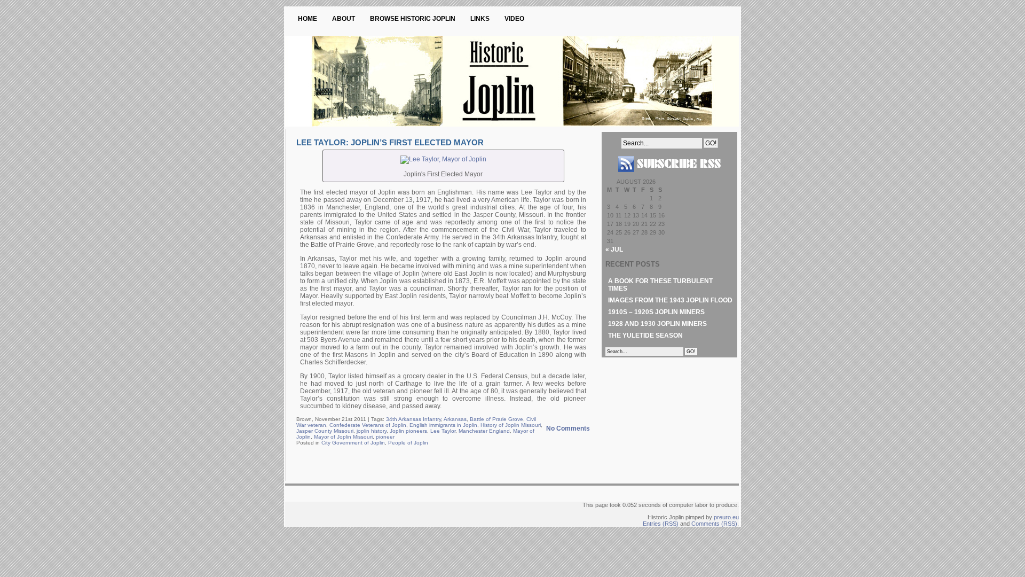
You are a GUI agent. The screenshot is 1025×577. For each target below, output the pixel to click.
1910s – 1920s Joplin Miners (656, 312)
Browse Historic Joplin (412, 18)
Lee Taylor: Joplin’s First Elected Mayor (390, 142)
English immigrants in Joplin (443, 425)
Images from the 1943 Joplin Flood (670, 300)
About (343, 18)
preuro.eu (726, 517)
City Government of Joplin (353, 443)
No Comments (568, 428)
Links (480, 18)
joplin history (372, 431)
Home (307, 18)
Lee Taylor (442, 431)
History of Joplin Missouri (510, 425)
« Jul (614, 249)
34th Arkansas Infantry (413, 419)
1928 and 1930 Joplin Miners (657, 324)
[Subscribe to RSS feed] (669, 176)
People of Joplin (408, 443)
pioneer (385, 437)
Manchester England (484, 431)
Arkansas (455, 419)
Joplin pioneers (408, 431)
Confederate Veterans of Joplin (367, 425)
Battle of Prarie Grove (496, 419)
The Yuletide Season (645, 335)
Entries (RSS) (661, 523)
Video (514, 18)
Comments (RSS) (714, 523)
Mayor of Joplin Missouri (343, 437)
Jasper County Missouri (324, 431)
